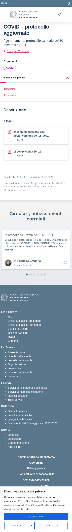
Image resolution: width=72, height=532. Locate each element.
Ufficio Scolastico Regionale (24, 320)
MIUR (11, 316)
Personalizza (18, 525)
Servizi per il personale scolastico (28, 387)
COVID (10, 67)
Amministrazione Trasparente (36, 457)
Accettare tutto (36, 516)
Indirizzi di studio (18, 395)
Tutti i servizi (15, 399)
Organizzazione (17, 364)
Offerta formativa (17, 411)
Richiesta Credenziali (36, 479)
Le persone (14, 368)
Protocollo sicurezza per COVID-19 (29, 234)
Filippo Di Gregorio (29, 260)
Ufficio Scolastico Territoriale (25, 324)
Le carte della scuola (20, 360)
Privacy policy (36, 468)
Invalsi (11, 336)
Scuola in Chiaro (18, 328)
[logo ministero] (13, 14)
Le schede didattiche (20, 415)
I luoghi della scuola (19, 356)
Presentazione (16, 352)
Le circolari (14, 438)
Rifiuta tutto (52, 525)
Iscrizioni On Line (18, 332)
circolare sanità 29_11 (27, 151)
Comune (13, 340)
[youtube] (46, 486)
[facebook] (41, 486)
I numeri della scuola (20, 372)
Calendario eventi (18, 442)
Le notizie (13, 434)
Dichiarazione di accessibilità (36, 474)
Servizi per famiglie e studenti (25, 391)
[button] (36, 78)
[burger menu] (5, 15)
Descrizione (10, 88)
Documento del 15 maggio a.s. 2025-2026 (32, 423)
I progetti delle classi (20, 419)
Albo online (14, 446)
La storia (13, 376)
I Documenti (10, 95)
